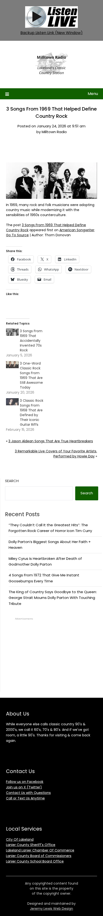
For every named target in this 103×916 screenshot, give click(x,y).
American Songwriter (76, 230)
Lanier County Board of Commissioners (38, 855)
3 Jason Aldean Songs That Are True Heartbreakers (50, 441)
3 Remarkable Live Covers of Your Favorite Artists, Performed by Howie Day (56, 454)
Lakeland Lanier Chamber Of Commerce (40, 850)
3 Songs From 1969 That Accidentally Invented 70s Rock (31, 341)
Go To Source (17, 235)
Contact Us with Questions (28, 792)
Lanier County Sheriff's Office (30, 844)
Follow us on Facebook (24, 781)
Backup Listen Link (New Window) (51, 32)
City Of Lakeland (20, 839)
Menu (93, 93)
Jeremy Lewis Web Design (51, 908)
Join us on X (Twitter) (24, 787)
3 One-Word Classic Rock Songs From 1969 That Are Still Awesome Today (31, 375)
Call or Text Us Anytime (25, 798)
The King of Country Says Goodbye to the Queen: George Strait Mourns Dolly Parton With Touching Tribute (53, 597)
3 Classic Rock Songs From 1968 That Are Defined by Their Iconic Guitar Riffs (31, 412)
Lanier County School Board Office (35, 861)
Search (12, 480)
